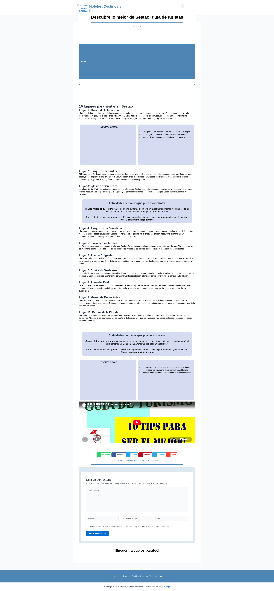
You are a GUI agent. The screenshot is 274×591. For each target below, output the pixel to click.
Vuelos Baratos (155, 576)
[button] (182, 6)
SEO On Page (164, 587)
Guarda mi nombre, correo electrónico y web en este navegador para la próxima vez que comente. (129, 527)
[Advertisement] (140, 62)
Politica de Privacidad (121, 576)
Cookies (135, 576)
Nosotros (144, 576)
